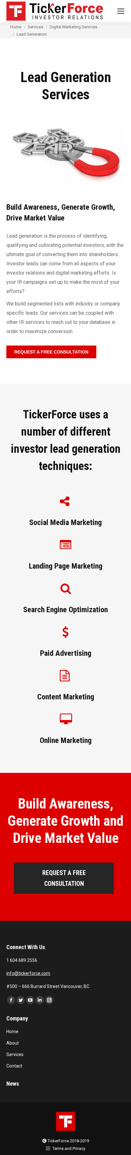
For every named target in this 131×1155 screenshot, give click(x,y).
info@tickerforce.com (28, 973)
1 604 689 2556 (21, 960)
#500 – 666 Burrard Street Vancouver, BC (47, 986)
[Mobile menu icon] (121, 11)
